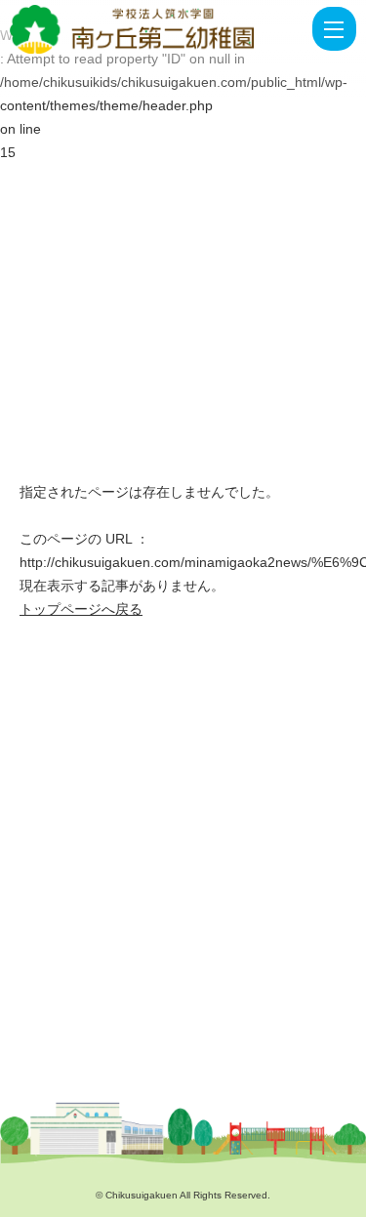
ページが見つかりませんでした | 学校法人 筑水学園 (137, 29)
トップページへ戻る (81, 609)
